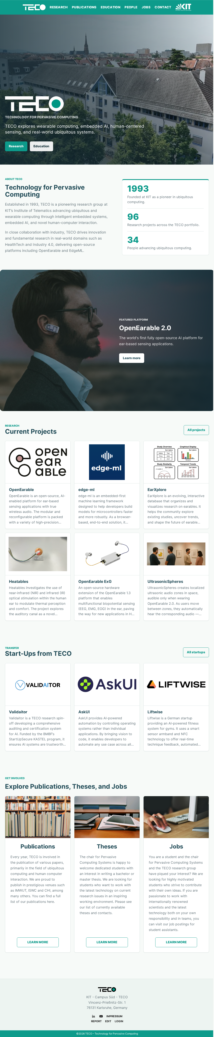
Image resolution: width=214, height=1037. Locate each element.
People (131, 7)
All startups (196, 652)
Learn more (131, 358)
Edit (108, 1021)
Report (96, 1021)
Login (119, 1021)
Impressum (114, 1016)
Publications (84, 7)
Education (110, 7)
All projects (196, 430)
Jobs (146, 7)
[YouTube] (101, 1016)
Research (59, 7)
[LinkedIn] (94, 1016)
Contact (163, 7)
